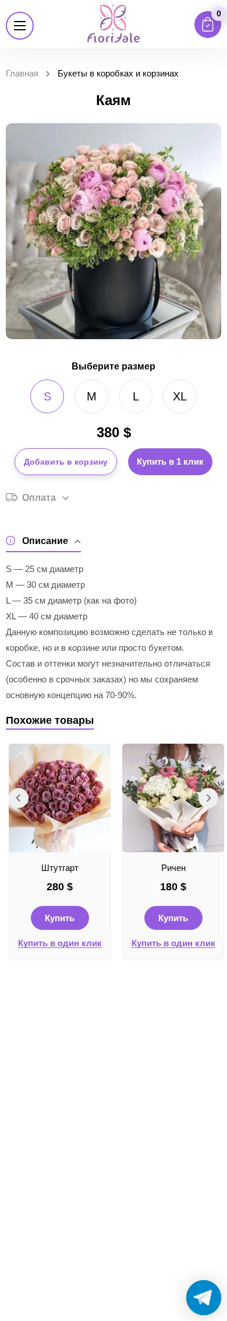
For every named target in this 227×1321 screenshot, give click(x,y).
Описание (45, 541)
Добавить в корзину (66, 461)
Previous (19, 798)
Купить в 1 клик (170, 461)
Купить (60, 918)
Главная (22, 73)
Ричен (173, 868)
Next (208, 798)
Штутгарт (60, 868)
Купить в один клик (60, 943)
